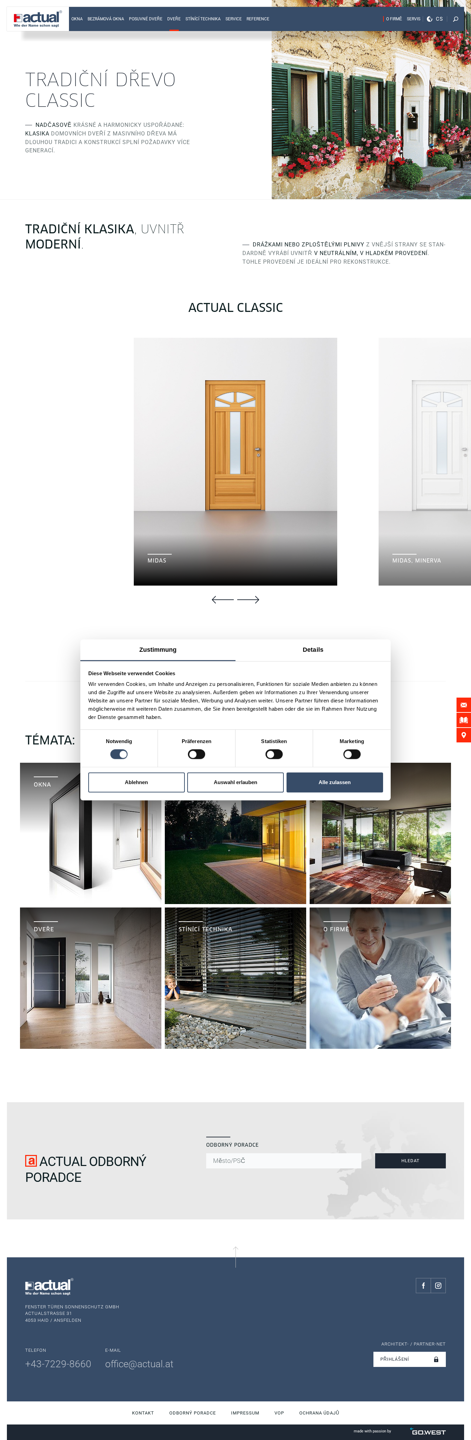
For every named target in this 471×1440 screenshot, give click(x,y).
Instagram (438, 1285)
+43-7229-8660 (58, 1364)
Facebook (423, 1285)
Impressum (245, 1413)
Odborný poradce (192, 1413)
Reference (258, 19)
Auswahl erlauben (235, 782)
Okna (77, 19)
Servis (413, 19)
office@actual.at (139, 1364)
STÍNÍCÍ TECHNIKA (203, 19)
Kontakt (143, 1413)
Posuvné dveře (145, 19)
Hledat (410, 1160)
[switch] (196, 754)
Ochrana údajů (319, 1413)
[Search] (455, 19)
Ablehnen (136, 782)
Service (234, 19)
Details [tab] (313, 649)
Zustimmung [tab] (158, 649)
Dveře (174, 19)
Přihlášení (394, 1359)
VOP (279, 1413)
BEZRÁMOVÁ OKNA (106, 19)
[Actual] (38, 18)
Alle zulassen (335, 782)
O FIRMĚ (394, 19)
